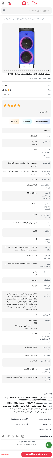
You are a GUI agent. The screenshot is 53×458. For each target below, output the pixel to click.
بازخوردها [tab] (14, 121)
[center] (4, 10)
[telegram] (8, 436)
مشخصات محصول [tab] (41, 121)
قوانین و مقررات (22, 424)
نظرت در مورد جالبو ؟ (18, 419)
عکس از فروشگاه (45, 429)
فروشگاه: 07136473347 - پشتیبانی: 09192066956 (24, 403)
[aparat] (3, 436)
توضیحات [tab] (26, 121)
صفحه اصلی (45, 19)
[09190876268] (49, 445)
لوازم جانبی (35, 19)
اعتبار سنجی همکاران (44, 419)
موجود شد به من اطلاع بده (36, 454)
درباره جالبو (47, 424)
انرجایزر (4, 85)
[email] (18, 436)
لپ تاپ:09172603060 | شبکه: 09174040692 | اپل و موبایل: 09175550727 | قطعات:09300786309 (28, 398)
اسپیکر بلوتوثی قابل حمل (21, 19)
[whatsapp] (13, 436)
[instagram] (23, 436)
